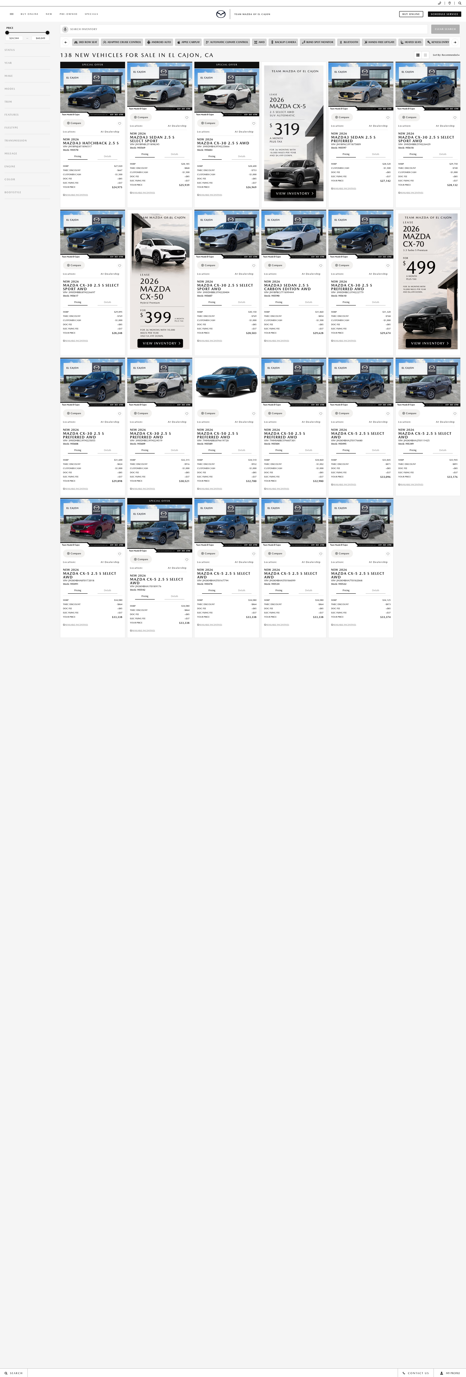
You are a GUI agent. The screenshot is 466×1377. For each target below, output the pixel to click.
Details (107, 156)
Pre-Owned (69, 14)
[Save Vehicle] (119, 123)
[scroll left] (65, 42)
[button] (460, 3)
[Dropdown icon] (439, 3)
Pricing (77, 156)
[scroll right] (455, 42)
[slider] (7, 32)
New (49, 14)
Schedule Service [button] (444, 14)
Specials (91, 14)
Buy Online (30, 14)
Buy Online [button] (411, 14)
